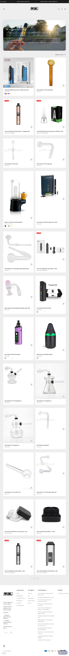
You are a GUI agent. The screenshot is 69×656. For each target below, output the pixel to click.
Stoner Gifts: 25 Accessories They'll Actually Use (45, 604)
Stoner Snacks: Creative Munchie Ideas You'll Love (46, 632)
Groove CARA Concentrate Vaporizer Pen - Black (47, 222)
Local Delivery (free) (21, 598)
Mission (29, 603)
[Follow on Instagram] (4, 646)
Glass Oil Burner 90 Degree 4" (43, 445)
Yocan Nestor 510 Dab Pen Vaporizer (12, 354)
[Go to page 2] (38, 578)
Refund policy (19, 600)
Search (18, 593)
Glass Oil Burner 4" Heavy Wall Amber (45, 90)
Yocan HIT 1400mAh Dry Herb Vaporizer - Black (47, 268)
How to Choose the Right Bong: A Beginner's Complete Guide (45, 608)
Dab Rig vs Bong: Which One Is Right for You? (46, 616)
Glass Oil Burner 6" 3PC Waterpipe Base (13, 400)
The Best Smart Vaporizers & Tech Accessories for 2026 (44, 600)
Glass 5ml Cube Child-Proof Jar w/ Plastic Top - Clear (16, 531)
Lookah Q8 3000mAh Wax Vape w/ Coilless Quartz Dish (17, 90)
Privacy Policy (30, 598)
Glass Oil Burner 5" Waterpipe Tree (44, 400)
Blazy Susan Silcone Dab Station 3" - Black (46, 531)
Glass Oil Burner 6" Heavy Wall (11, 164)
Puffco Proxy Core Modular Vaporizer (45, 354)
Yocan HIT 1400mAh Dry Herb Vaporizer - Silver (15, 571)
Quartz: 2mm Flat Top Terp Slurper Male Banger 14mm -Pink (17, 308)
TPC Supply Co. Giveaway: (63, 593)
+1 (44, 311)
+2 (12, 358)
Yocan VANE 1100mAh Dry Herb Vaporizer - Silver (47, 571)
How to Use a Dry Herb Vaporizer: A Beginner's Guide (45, 612)
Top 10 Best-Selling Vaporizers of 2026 (45, 597)
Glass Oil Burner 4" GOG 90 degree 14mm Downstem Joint (17, 268)
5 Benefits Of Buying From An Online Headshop (45, 636)
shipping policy (20, 595)
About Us (30, 593)
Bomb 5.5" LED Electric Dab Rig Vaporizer (13, 222)
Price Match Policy (20, 605)
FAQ (29, 595)
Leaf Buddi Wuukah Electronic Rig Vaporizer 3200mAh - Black (50, 131)
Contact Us (19, 603)
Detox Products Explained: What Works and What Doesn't (46, 624)
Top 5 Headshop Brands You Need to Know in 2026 (45, 594)
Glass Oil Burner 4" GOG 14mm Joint (44, 164)
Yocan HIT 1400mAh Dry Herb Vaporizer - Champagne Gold (17, 131)
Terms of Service (31, 600)
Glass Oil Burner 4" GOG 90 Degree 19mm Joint (46, 492)
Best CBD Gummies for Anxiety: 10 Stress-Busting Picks (45, 628)
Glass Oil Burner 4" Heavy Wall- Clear (13, 492)
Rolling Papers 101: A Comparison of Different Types (45, 620)
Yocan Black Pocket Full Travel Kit (44, 308)
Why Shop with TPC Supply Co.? (44, 640)
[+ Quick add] (31, 85)
